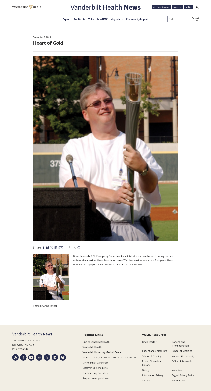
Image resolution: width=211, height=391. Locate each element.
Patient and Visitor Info (154, 350)
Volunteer (177, 370)
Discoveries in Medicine (95, 367)
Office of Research (181, 361)
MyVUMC (102, 19)
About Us (177, 7)
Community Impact (137, 19)
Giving (145, 370)
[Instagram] (39, 357)
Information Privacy (152, 375)
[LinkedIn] (55, 357)
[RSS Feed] (15, 357)
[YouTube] (31, 357)
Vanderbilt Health (92, 347)
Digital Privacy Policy (183, 375)
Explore (67, 19)
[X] (47, 357)
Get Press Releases (161, 7)
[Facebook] (23, 357)
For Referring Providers (95, 373)
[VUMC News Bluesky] (63, 357)
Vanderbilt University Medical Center (102, 352)
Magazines (117, 19)
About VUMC (179, 380)
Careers (146, 380)
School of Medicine (182, 350)
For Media (79, 19)
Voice (91, 19)
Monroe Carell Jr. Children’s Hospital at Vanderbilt (109, 357)
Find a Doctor (149, 342)
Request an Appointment (96, 378)
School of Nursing (152, 356)
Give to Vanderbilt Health (96, 342)
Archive (189, 7)
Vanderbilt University (183, 356)
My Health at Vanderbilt (95, 362)
